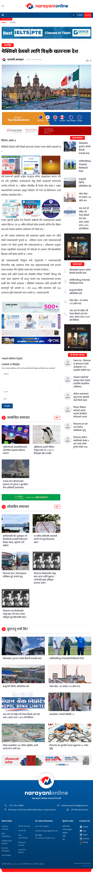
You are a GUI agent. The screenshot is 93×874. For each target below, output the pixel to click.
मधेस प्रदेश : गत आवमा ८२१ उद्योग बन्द (85, 197)
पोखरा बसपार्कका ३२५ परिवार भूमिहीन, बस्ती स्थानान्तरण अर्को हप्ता (20, 747)
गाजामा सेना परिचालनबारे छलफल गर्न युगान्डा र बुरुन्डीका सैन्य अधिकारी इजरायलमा (15, 484)
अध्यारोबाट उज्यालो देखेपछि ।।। (62, 714)
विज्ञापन (65, 832)
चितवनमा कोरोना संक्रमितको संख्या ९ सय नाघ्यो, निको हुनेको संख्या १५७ (81, 442)
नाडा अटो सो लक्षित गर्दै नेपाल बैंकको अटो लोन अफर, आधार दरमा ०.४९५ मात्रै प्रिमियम (84, 218)
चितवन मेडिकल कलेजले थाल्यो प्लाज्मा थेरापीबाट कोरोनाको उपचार (80, 412)
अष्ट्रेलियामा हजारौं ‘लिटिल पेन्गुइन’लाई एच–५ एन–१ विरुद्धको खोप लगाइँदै (44, 450)
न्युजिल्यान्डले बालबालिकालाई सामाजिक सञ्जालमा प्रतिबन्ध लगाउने (15, 450)
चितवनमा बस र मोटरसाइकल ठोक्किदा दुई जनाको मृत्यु (14, 575)
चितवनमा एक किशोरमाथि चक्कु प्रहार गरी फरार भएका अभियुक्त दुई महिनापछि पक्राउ (14, 614)
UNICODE (87, 15)
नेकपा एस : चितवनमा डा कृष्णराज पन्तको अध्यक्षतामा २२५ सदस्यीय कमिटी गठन (82, 365)
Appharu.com (86, 866)
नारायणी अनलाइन (15, 60)
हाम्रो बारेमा (66, 826)
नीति (64, 836)
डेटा (64, 839)
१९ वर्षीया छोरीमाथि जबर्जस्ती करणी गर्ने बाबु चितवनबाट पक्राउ (45, 539)
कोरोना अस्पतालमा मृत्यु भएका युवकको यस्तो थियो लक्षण (81, 397)
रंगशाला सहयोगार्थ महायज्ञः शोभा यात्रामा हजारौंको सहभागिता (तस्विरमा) (81, 382)
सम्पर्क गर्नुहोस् (67, 829)
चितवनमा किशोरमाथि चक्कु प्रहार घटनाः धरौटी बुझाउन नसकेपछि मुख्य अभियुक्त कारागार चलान (45, 578)
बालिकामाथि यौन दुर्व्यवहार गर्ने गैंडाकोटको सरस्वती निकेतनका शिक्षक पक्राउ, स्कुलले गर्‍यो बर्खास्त (15, 540)
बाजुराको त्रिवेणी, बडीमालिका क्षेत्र (76, 291)
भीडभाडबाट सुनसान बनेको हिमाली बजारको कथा (84, 148)
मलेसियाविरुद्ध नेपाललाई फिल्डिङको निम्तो (85, 166)
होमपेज (4, 22)
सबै (57, 417)
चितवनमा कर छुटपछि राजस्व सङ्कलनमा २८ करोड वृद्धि (68, 747)
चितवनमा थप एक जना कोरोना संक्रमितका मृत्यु (80, 427)
